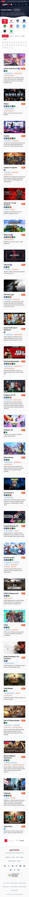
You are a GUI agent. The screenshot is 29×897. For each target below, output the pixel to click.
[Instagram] (16, 866)
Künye (13, 857)
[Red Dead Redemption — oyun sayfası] (14, 360)
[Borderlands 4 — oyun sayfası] (14, 491)
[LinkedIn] (20, 866)
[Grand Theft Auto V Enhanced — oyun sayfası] (14, 327)
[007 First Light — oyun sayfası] (14, 293)
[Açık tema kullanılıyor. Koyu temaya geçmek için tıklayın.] (19, 4)
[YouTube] (12, 866)
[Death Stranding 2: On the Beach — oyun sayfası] (14, 655)
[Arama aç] (15, 4)
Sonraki (22, 840)
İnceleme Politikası (13, 886)
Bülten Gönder (12, 861)
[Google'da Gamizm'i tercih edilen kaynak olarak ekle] (14, 875)
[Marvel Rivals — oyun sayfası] (14, 457)
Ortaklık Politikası (14, 890)
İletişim (19, 861)
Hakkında (8, 857)
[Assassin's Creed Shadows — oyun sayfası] (14, 201)
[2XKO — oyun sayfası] (14, 623)
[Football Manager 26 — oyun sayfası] (14, 524)
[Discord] (24, 866)
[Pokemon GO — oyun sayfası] (14, 426)
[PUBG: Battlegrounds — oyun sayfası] (14, 591)
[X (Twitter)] (8, 866)
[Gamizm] (14, 850)
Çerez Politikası (6, 883)
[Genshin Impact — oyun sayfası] (14, 558)
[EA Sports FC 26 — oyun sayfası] (14, 394)
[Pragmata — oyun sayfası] (14, 792)
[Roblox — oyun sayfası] (14, 102)
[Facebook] (5, 866)
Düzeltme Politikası (22, 886)
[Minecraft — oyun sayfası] (14, 232)
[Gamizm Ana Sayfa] (7, 4)
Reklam (21, 857)
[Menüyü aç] (26, 4)
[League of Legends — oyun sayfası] (14, 167)
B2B (17, 857)
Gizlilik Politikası (14, 883)
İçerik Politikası (6, 886)
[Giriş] (22, 4)
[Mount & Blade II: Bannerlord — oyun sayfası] (14, 757)
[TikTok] (14, 870)
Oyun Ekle (17, 9)
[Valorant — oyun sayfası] (14, 262)
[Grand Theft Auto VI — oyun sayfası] (14, 68)
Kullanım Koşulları (22, 883)
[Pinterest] (10, 870)
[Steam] (18, 870)
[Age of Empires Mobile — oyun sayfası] (14, 720)
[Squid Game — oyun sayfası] (14, 822)
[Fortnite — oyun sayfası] (14, 134)
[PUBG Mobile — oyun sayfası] (14, 687)
